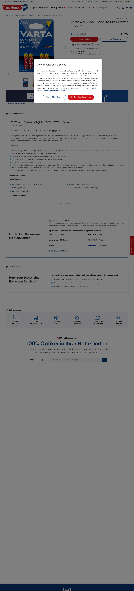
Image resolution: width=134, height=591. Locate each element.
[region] (68, 81)
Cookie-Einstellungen (54, 97)
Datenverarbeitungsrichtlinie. (54, 91)
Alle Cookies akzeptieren (80, 97)
